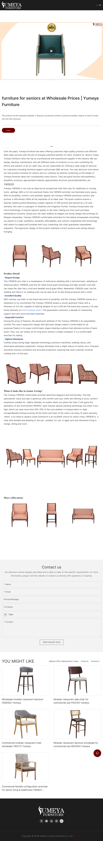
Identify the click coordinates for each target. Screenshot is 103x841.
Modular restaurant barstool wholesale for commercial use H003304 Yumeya (76, 745)
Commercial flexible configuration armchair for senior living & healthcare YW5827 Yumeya (25, 788)
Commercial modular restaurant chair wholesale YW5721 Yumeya (21, 745)
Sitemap (78, 836)
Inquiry (8, 130)
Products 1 (95, 661)
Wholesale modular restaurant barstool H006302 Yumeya (22, 701)
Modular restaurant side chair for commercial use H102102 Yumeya (71, 701)
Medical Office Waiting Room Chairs (63, 661)
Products (84, 661)
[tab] (51, 145)
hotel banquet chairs (31, 310)
